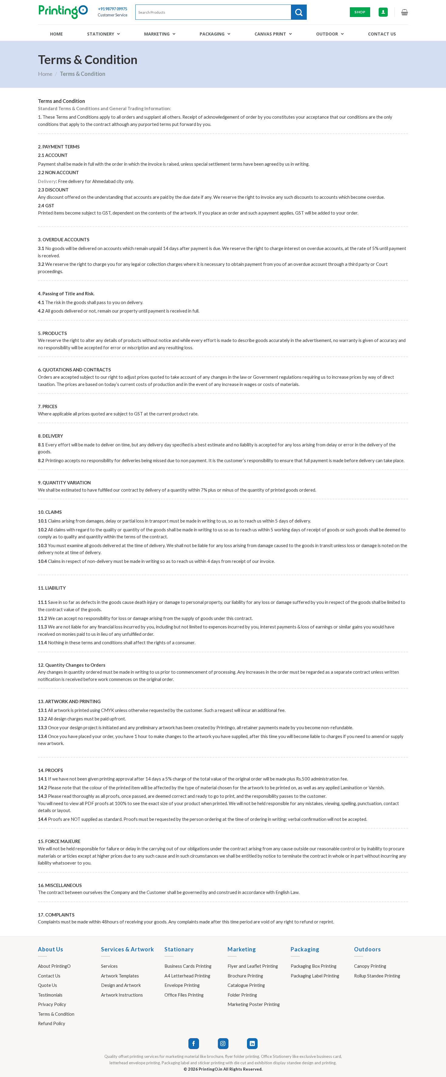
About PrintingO (54, 966)
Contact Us (49, 975)
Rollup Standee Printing (377, 975)
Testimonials (50, 994)
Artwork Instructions (122, 994)
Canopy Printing (370, 966)
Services (109, 966)
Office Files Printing (184, 994)
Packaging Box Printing (313, 966)
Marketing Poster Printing (254, 1004)
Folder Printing (242, 994)
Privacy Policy (52, 1004)
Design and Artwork (121, 985)
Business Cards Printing (187, 966)
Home (45, 73)
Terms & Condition (56, 1014)
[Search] (299, 12)
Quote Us (47, 985)
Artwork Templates (120, 975)
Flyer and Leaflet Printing (253, 966)
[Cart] (404, 12)
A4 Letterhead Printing (187, 975)
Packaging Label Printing (315, 975)
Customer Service (112, 15)
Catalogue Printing (246, 985)
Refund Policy (51, 1023)
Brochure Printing (245, 975)
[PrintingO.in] (63, 12)
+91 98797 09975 (112, 9)
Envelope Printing (182, 985)
